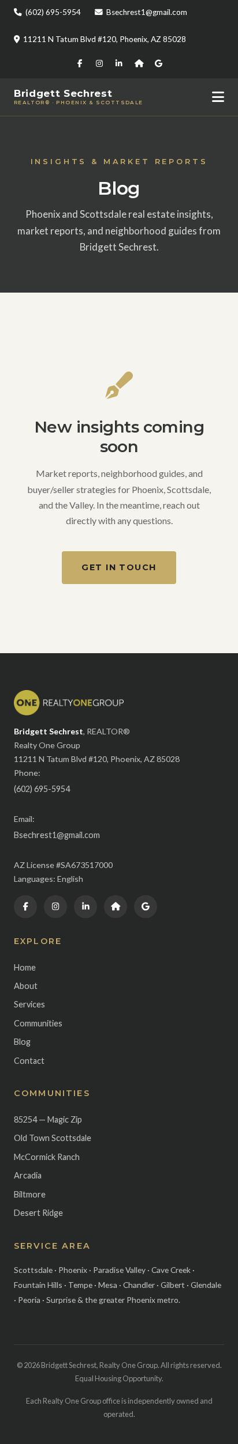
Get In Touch (118, 567)
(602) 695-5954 (53, 12)
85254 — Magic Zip (48, 1119)
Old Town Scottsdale (52, 1138)
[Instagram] (99, 64)
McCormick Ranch (47, 1157)
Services (29, 1004)
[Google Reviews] (158, 64)
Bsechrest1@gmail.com (146, 12)
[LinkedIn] (119, 64)
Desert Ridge (38, 1213)
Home (25, 967)
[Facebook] (79, 64)
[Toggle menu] (218, 97)
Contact (29, 1061)
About (26, 986)
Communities (38, 1023)
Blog (22, 1042)
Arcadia (28, 1175)
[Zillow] (138, 64)
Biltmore (30, 1194)
